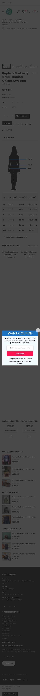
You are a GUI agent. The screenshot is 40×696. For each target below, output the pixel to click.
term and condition (26, 358)
